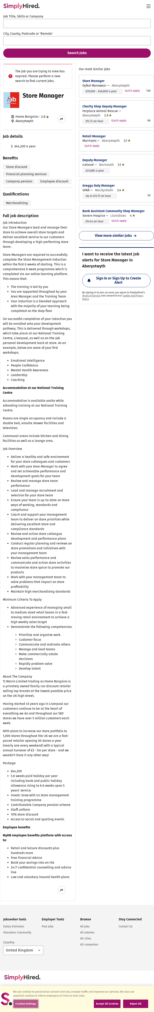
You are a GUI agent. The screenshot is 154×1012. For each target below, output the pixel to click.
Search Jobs (77, 53)
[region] (77, 999)
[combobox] (77, 23)
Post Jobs (48, 926)
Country (8, 942)
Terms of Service (91, 295)
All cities (85, 938)
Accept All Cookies (107, 1003)
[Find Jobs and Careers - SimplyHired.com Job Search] (21, 6)
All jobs (85, 926)
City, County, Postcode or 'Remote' (28, 33)
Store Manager (93, 81)
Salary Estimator (13, 926)
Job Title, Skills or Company (23, 16)
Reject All (135, 1003)
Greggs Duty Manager (98, 185)
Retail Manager (94, 136)
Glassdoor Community (17, 932)
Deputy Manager (94, 160)
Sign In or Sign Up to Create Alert (118, 280)
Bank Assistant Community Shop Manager (113, 211)
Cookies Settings (25, 1003)
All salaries (87, 932)
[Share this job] (62, 119)
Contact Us (126, 926)
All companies (89, 944)
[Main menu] (148, 6)
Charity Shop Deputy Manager (104, 106)
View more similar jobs (113, 235)
